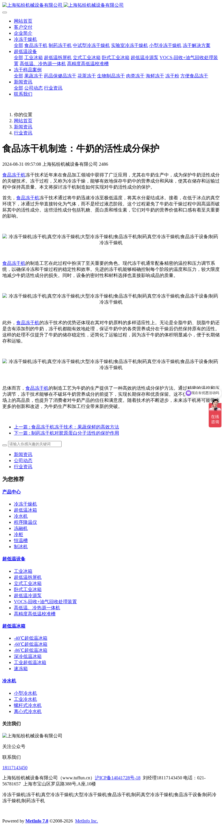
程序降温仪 (25, 522)
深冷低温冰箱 (28, 656)
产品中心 (11, 491)
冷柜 (18, 534)
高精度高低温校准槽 (35, 613)
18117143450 (14, 767)
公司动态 (23, 460)
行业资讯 (23, 132)
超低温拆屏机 (28, 577)
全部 (18, 45)
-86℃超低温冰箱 (30, 650)
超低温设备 (13, 558)
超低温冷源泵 (28, 595)
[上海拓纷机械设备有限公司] (111, 5)
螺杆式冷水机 (28, 705)
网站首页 (23, 21)
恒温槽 (21, 540)
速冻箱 (21, 668)
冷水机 (21, 516)
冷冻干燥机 (25, 504)
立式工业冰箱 (28, 583)
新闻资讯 (23, 126)
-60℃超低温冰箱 (30, 644)
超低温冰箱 (25, 510)
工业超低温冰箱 (30, 662)
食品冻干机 (13, 174)
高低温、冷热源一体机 (37, 607)
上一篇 (66, 426)
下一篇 (66, 433)
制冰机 (21, 546)
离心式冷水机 (28, 711)
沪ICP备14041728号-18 (117, 777)
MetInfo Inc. (86, 820)
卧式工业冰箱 (28, 589)
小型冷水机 (25, 693)
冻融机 (21, 528)
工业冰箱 (23, 571)
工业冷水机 (25, 699)
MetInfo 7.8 (36, 820)
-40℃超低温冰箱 (30, 638)
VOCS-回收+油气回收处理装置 (45, 601)
